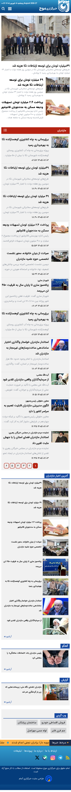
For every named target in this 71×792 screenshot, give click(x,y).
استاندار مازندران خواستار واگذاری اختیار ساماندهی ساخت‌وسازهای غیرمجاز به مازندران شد (27, 348)
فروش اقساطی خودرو (53, 722)
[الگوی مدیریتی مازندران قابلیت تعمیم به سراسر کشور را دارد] (59, 405)
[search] (3, 9)
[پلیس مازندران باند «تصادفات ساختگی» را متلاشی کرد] (55, 658)
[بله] (45, 758)
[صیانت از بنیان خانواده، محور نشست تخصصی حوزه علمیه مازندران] (59, 256)
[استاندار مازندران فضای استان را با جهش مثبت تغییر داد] (59, 436)
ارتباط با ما (51, 751)
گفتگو (65, 646)
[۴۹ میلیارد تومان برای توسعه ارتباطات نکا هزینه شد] (58, 85)
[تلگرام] (60, 757)
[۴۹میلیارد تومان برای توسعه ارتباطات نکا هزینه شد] (35, 38)
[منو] (10, 9)
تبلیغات (18, 751)
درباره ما (38, 751)
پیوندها (27, 751)
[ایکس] (37, 757)
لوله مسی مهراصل (37, 731)
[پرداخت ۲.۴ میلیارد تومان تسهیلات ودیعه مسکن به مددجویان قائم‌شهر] (58, 108)
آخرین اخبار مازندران (57, 476)
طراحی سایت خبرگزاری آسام (31, 778)
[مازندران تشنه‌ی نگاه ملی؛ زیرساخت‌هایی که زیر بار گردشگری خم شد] (55, 692)
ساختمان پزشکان (27, 722)
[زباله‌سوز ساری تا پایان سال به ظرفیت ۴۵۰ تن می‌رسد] (59, 284)
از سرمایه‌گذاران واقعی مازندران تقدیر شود (26, 379)
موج (45, 768)
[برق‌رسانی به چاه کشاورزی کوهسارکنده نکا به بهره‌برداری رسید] (59, 142)
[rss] (68, 758)
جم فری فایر (58, 731)
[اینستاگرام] (52, 757)
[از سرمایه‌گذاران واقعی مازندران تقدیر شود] (59, 379)
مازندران (61, 130)
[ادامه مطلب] (5, 130)
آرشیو (9, 636)
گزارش (64, 680)
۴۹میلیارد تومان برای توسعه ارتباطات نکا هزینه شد (41, 66)
